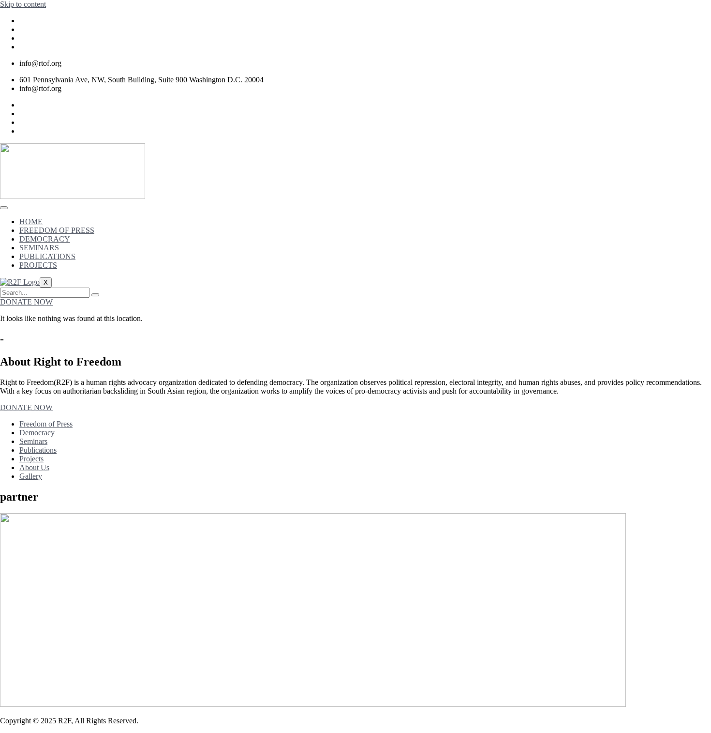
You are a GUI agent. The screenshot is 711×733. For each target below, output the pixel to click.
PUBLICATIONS (47, 256)
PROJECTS (38, 265)
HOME (31, 221)
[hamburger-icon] (4, 207)
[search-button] (95, 294)
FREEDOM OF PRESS (56, 230)
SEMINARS (39, 248)
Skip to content (23, 4)
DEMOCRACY (44, 239)
